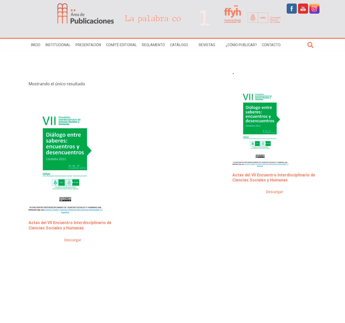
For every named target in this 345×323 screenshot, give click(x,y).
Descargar (72, 239)
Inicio (35, 45)
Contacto (271, 45)
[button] (191, 44)
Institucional (57, 45)
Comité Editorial (121, 45)
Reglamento (153, 45)
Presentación (88, 45)
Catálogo (179, 45)
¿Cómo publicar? (241, 45)
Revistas (207, 45)
